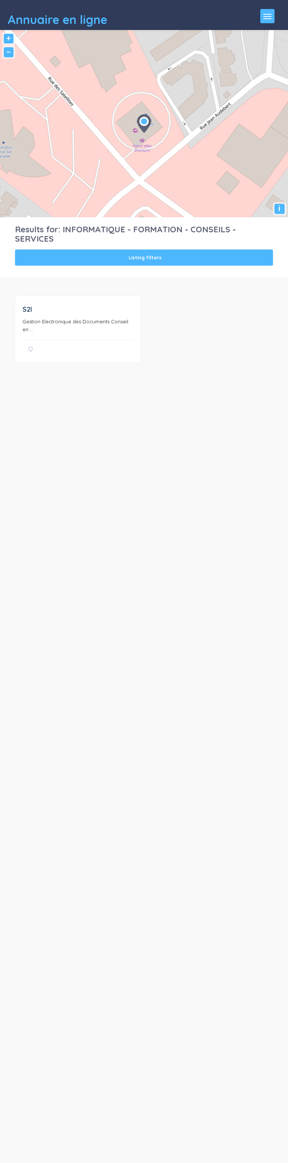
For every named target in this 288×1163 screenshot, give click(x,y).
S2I (27, 309)
